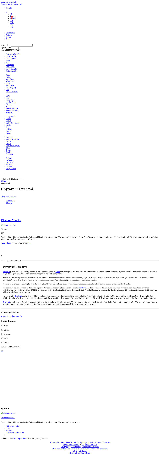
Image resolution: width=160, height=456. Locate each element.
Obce (8, 39)
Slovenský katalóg (57, 442)
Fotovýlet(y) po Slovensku (71, 447)
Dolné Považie (11, 56)
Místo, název (5, 45)
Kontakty (9, 430)
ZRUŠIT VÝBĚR (15, 317)
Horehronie (10, 65)
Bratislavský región (13, 54)
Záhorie (8, 104)
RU (11, 27)
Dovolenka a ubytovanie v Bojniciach (94, 449)
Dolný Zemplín (11, 58)
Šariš (7, 106)
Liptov (8, 77)
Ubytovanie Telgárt (80, 451)
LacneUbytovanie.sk (11, 3)
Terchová (9, 167)
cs (6, 12)
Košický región (11, 71)
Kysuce (8, 75)
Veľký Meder (11, 169)
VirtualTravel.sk (72, 442)
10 (2, 181)
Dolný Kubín (10, 117)
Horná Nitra (10, 67)
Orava (8, 83)
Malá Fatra (10, 79)
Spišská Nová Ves (12, 139)
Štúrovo (8, 164)
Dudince (9, 158)
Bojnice (8, 152)
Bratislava (9, 113)
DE (11, 21)
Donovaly (9, 154)
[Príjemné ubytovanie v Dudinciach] (12, 372)
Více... (29, 243)
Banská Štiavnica (12, 110)
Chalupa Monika (11, 220)
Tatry (7, 96)
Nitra (7, 127)
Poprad (8, 131)
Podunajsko (10, 85)
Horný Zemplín (11, 69)
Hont (7, 63)
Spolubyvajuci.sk (86, 442)
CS (14, 16)
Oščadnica (9, 160)
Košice (8, 119)
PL (11, 25)
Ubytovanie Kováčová (90, 447)
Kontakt (9, 8)
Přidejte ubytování (12, 426)
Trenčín (8, 142)
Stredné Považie (12, 92)
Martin (8, 125)
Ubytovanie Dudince (71, 445)
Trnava (8, 144)
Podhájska (9, 162)
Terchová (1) (10, 201)
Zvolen (8, 150)
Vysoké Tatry (10, 102)
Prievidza (9, 137)
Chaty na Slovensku (102, 442)
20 (4, 181)
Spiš (7, 90)
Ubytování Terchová (8, 197)
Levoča (8, 121)
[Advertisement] (28, 34)
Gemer (8, 60)
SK (11, 14)
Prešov (8, 133)
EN (14, 19)
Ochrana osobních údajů (15, 432)
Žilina (8, 148)
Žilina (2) (9, 203)
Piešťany (9, 129)
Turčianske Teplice (13, 146)
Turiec (8, 98)
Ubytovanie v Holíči (89, 445)
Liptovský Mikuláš (13, 123)
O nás (8, 428)
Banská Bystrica (12, 108)
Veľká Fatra (10, 100)
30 (6, 181)
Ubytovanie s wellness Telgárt (80, 453)
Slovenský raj (11, 88)
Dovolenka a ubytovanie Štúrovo (64, 449)
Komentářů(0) (6, 243)
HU (12, 23)
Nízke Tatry (10, 81)
